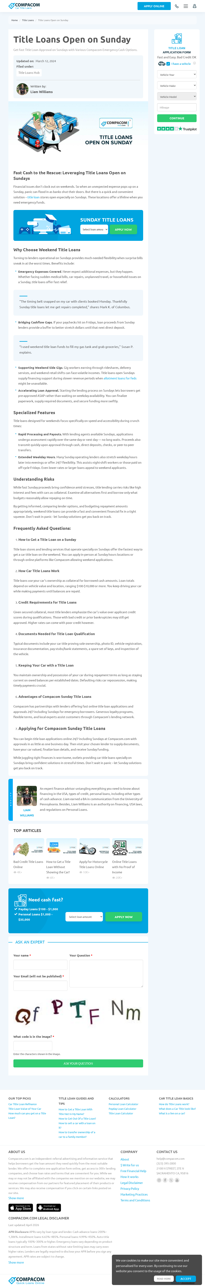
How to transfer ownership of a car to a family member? (77, 1134)
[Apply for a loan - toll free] (177, 6)
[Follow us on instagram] (159, 1180)
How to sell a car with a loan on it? (77, 1125)
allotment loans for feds (120, 378)
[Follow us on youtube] (177, 1180)
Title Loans (28, 20)
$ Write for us (130, 1165)
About (125, 1159)
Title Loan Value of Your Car (24, 1108)
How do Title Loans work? (174, 1104)
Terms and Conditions (135, 1200)
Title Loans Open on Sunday (53, 20)
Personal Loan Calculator (123, 1104)
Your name (22, 955)
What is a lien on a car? (172, 1113)
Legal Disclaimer (132, 1183)
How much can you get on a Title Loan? (27, 1116)
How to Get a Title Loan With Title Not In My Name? (75, 1112)
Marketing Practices (134, 1194)
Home (14, 20)
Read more (164, 1278)
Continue (177, 118)
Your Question (80, 955)
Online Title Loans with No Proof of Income (124, 867)
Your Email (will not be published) (38, 976)
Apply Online (154, 6)
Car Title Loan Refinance (22, 1104)
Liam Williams (41, 92)
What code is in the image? (33, 1037)
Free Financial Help (133, 1171)
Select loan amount (94, 229)
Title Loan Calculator (121, 1113)
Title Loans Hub (29, 72)
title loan (33, 197)
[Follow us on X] (171, 1180)
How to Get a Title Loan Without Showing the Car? (58, 867)
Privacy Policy (130, 1188)
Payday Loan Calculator (122, 1108)
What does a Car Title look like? (177, 1108)
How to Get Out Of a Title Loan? (77, 1118)
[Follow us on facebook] (165, 1180)
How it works (130, 1177)
